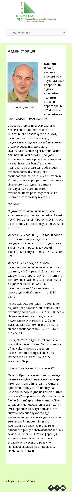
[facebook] (51, 488)
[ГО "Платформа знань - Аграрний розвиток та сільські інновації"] (36, 21)
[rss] (57, 488)
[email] (63, 488)
